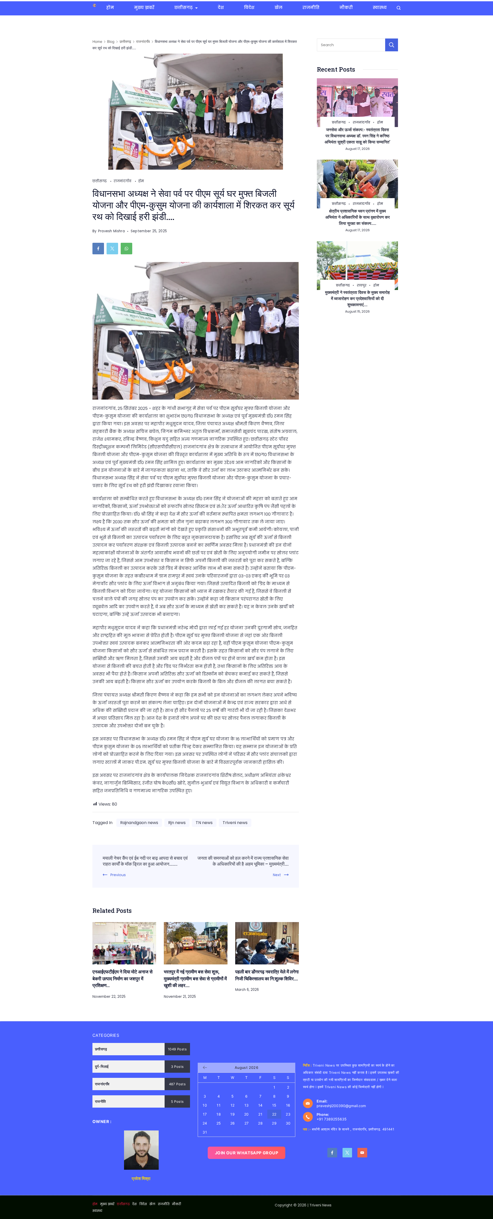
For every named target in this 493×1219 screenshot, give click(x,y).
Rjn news (177, 823)
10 (205, 1105)
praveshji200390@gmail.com (341, 1106)
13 (246, 1105)
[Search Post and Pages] (399, 8)
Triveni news (235, 823)
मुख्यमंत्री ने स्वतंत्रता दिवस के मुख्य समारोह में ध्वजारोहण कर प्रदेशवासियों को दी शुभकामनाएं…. (357, 298)
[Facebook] (332, 1153)
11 (219, 1105)
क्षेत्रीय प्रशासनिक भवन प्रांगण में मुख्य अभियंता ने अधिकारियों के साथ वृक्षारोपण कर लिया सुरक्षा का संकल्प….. (357, 217)
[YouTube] (362, 1153)
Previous (118, 874)
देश (221, 8)
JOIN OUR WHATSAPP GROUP (246, 1152)
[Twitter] (347, 1153)
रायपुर (361, 285)
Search (391, 44)
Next (277, 874)
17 (205, 1114)
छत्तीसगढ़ (183, 8)
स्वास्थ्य (380, 8)
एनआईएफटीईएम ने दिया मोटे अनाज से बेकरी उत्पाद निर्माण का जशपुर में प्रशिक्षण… (122, 978)
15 (274, 1105)
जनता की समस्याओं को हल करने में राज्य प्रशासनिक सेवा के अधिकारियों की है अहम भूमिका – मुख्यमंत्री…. (243, 861)
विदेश (249, 8)
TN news (204, 823)
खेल (278, 8)
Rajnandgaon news (139, 823)
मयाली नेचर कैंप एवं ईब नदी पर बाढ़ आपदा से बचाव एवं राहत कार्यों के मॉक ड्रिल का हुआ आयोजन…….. (145, 861)
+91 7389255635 (332, 1119)
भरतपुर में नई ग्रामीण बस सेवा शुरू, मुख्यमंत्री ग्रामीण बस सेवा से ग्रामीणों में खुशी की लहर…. (195, 978)
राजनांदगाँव (123, 181)
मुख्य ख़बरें (144, 8)
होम (110, 8)
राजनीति (310, 8)
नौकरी (346, 8)
